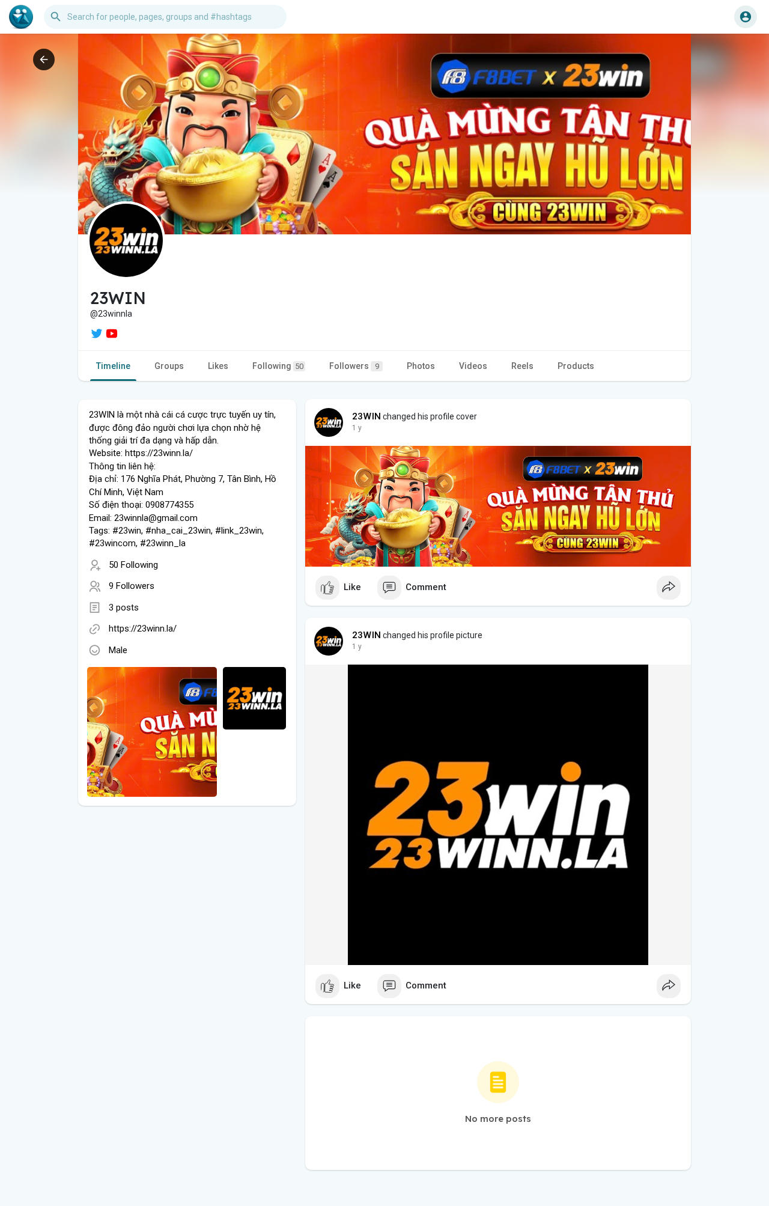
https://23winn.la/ (143, 628)
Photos (421, 366)
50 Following (133, 564)
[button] (745, 16)
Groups (169, 366)
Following (277, 366)
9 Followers (131, 585)
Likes (218, 366)
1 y (357, 428)
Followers (354, 366)
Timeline (113, 366)
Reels (522, 366)
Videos (473, 366)
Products (576, 366)
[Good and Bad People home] (21, 17)
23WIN (366, 416)
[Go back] (44, 59)
